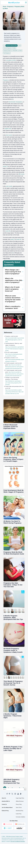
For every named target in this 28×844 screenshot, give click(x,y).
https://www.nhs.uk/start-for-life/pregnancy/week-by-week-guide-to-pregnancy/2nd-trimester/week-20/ (14, 366)
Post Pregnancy (7, 53)
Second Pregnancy (7, 48)
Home (4, 6)
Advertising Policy (19, 810)
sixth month (9, 186)
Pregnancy (10, 6)
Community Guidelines (20, 816)
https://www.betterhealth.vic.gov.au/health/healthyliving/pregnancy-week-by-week (14, 339)
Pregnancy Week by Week (11, 45)
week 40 (19, 239)
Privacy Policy (19, 804)
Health (20, 50)
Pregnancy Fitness (7, 50)
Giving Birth (15, 50)
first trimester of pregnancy (16, 102)
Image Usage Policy (20, 798)
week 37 (13, 239)
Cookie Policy (19, 813)
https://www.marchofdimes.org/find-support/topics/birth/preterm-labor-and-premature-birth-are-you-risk (14, 391)
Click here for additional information (17, 841)
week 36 (8, 231)
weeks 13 (5, 166)
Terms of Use (19, 807)
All (4, 45)
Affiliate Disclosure (20, 801)
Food (20, 45)
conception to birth (11, 60)
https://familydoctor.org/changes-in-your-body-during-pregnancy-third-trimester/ (13, 382)
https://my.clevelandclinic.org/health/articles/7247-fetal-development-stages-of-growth (14, 348)
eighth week (8, 128)
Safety (14, 48)
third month (9, 135)
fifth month (21, 174)
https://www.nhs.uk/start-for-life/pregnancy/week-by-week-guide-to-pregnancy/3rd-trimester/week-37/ (14, 373)
